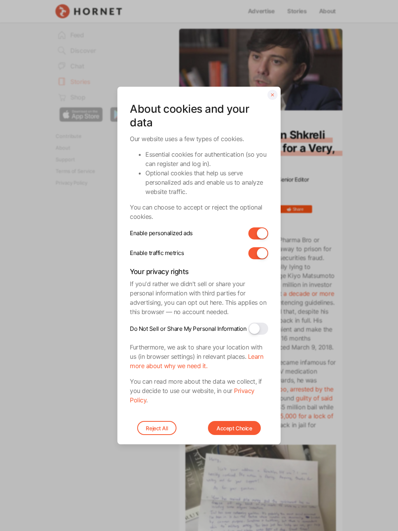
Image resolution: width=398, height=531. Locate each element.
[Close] (272, 95)
